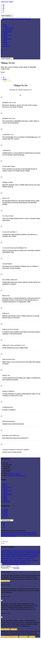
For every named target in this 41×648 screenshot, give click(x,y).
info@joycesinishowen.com (16, 475)
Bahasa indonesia (18, 556)
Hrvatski (9, 556)
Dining (5, 41)
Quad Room (8, 30)
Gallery (5, 42)
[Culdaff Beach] (1, 145)
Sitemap (23, 534)
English (5, 511)
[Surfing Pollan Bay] (1, 386)
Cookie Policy (32, 534)
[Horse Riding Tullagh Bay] (1, 274)
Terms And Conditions (8, 536)
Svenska (34, 560)
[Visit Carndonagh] (1, 129)
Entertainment (7, 39)
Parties (5, 37)
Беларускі (26, 554)
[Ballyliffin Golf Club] (1, 113)
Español (5, 513)
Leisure (5, 33)
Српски (3, 562)
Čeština (32, 554)
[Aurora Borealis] (1, 324)
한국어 (32, 558)
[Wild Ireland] (1, 416)
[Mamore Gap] (1, 370)
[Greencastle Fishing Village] (1, 242)
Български (19, 554)
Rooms (5, 26)
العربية (7, 553)
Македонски (35, 553)
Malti (12, 554)
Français (5, 515)
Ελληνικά (36, 551)
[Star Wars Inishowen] (1, 354)
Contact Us (6, 46)
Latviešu (28, 553)
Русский (22, 560)
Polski (10, 560)
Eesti (2, 553)
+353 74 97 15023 (7, 2)
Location (5, 44)
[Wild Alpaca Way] (1, 430)
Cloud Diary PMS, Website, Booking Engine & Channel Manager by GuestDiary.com (18, 533)
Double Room (9, 28)
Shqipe (8, 562)
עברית (26, 556)
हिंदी (37, 554)
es (3, 8)
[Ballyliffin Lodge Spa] (1, 97)
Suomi (11, 553)
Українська (21, 558)
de (3, 5)
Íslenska (31, 556)
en (3, 7)
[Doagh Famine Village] (1, 161)
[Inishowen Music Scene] (1, 402)
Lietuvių (22, 553)
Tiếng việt (16, 560)
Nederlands (4, 558)
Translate (16, 568)
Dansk (31, 551)
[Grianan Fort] (1, 258)
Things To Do (7, 35)
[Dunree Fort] (1, 193)
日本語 (27, 558)
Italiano (5, 517)
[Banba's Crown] (1, 340)
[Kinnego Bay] (1, 290)
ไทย (15, 558)
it (3, 12)
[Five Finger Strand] (1, 211)
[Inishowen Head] (1, 226)
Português (4, 560)
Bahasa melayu (6, 554)
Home (5, 24)
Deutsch (5, 510)
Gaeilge (16, 553)
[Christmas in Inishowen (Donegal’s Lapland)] (1, 444)
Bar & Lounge (7, 32)
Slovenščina (15, 562)
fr (3, 10)
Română (28, 560)
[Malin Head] (1, 177)
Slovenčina (23, 562)
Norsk (37, 556)
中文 (28, 562)
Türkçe (11, 558)
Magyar (3, 556)
